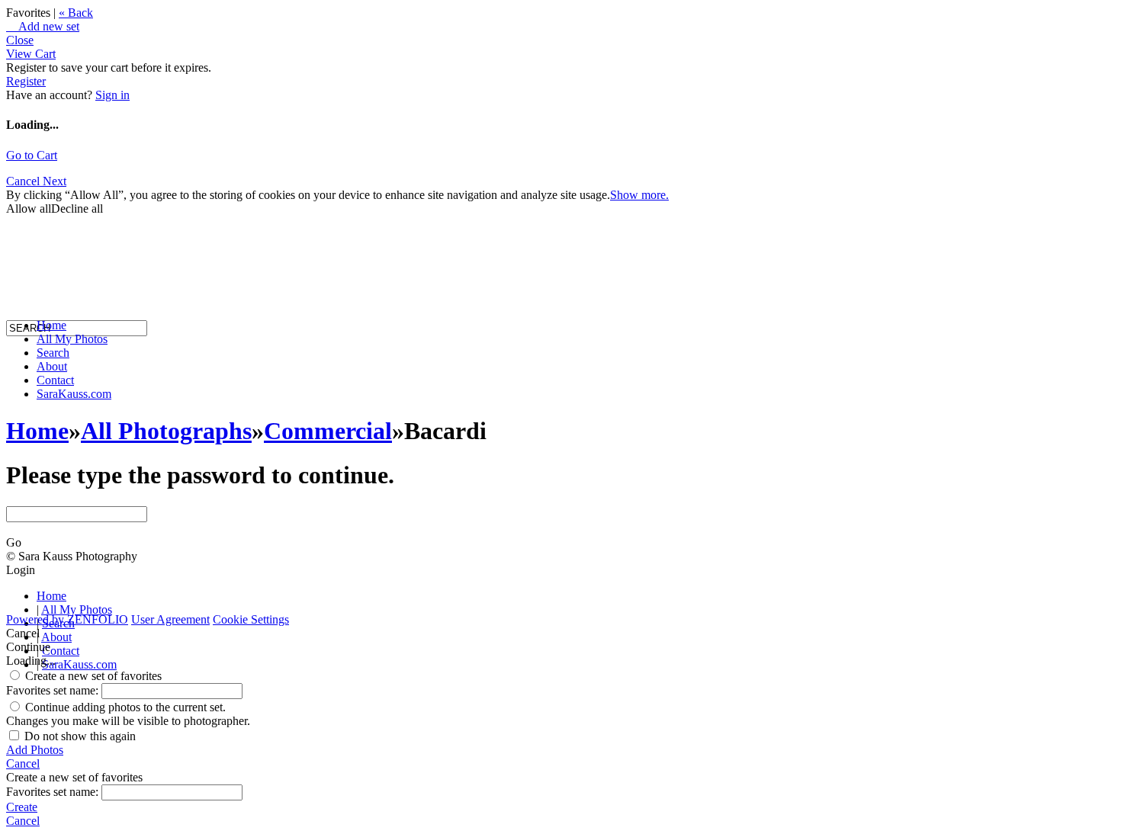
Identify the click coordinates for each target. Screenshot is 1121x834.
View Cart (31, 53)
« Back (76, 12)
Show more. (639, 194)
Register (26, 81)
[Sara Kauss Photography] (21, 188)
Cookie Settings (251, 619)
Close (20, 40)
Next (54, 181)
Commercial (328, 430)
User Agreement (170, 619)
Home (51, 325)
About (52, 366)
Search (53, 352)
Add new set (42, 26)
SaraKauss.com (74, 393)
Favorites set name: (53, 690)
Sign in (112, 94)
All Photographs (166, 430)
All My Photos (72, 338)
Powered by (67, 619)
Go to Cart (31, 155)
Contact (55, 380)
